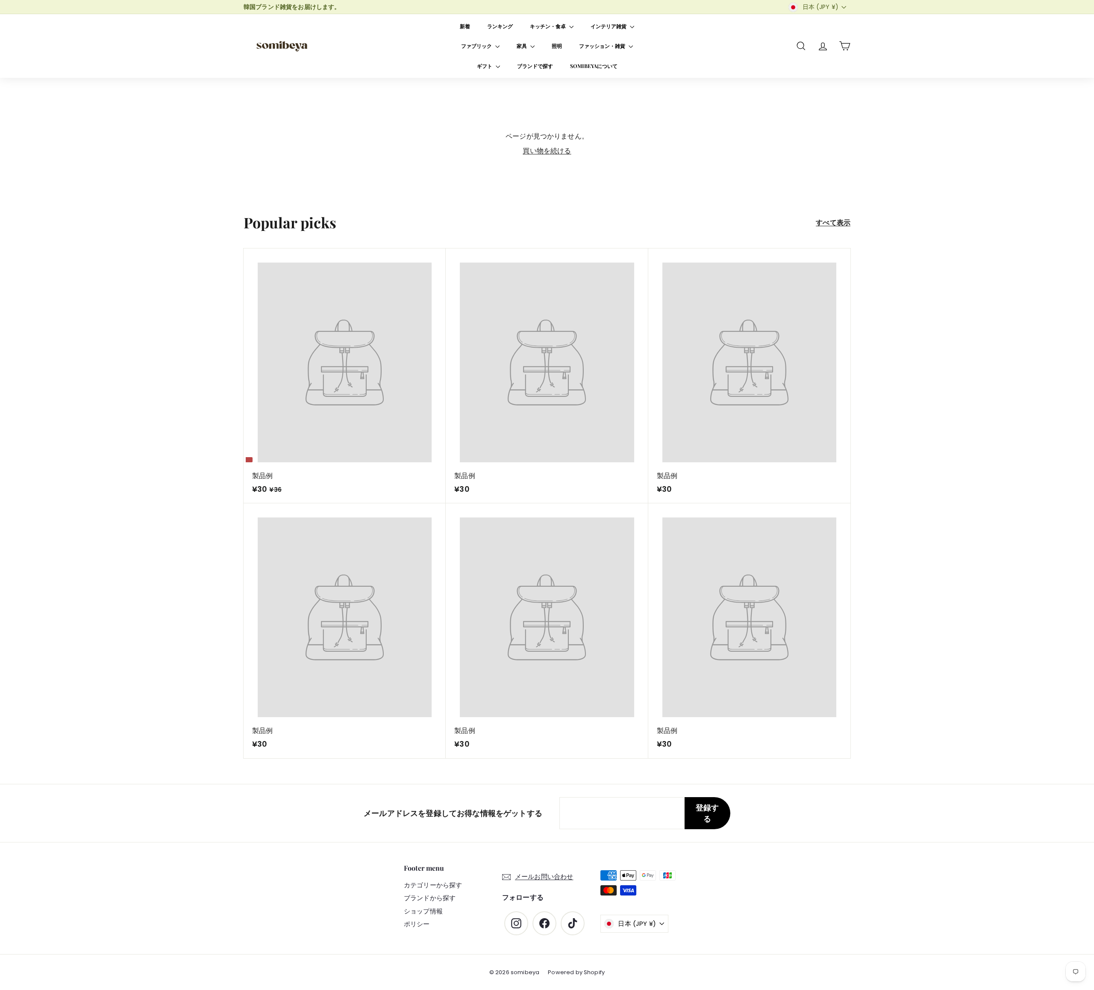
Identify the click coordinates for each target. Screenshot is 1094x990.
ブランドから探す (430, 897)
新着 (465, 26)
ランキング (500, 26)
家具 (522, 45)
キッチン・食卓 (548, 26)
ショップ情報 (423, 911)
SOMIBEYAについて (594, 65)
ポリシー (417, 923)
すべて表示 (833, 223)
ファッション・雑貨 (602, 45)
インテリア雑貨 (609, 26)
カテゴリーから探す (433, 885)
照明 (557, 45)
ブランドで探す (535, 65)
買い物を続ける (547, 151)
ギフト (485, 65)
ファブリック (477, 45)
